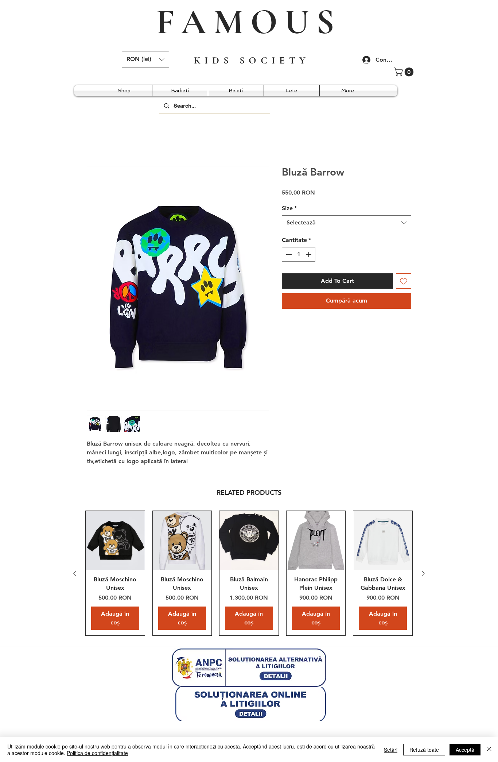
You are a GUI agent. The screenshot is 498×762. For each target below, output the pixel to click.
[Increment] (309, 255)
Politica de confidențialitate (97, 753)
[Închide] (489, 749)
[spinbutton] (298, 255)
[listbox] (145, 59)
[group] (249, 573)
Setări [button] (390, 749)
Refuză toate (424, 749)
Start (93, 139)
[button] (145, 59)
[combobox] (346, 223)
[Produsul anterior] (74, 573)
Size (289, 208)
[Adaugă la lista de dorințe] (403, 281)
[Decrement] (288, 255)
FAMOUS (248, 21)
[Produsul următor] (423, 573)
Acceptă (465, 749)
